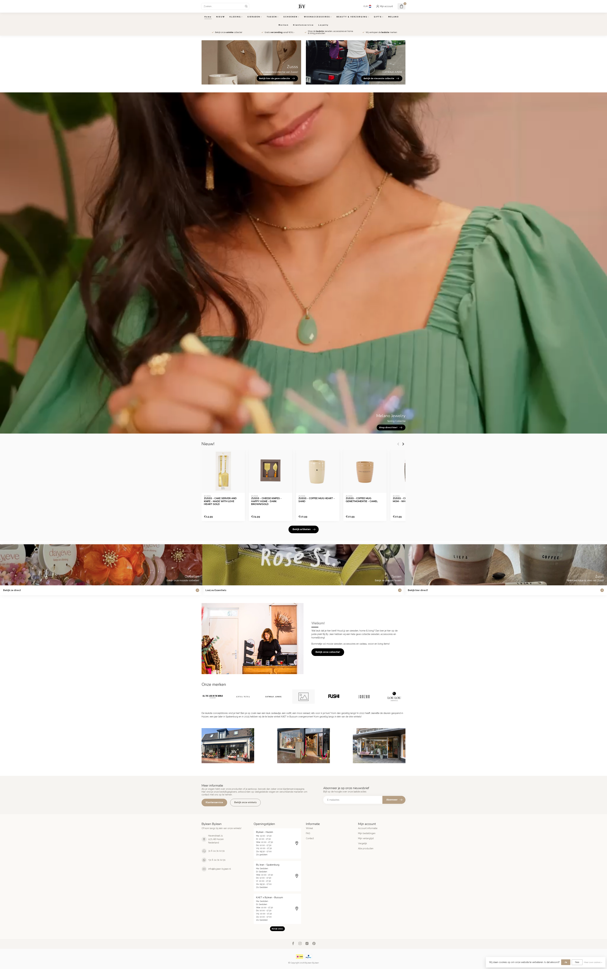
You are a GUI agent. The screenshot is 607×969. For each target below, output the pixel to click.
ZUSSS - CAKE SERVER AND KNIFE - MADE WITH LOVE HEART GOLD (220, 501)
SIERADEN (253, 17)
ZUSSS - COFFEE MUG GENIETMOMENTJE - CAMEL (362, 500)
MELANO (393, 17)
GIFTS (378, 17)
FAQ (308, 833)
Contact (310, 838)
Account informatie (367, 828)
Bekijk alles (277, 929)
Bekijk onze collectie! (328, 652)
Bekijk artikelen (302, 529)
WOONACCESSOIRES (317, 17)
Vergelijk (362, 843)
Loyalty (323, 25)
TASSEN (272, 17)
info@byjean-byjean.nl (219, 869)
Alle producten (365, 848)
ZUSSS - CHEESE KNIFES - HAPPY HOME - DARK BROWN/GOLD (266, 501)
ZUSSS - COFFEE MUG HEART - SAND (316, 500)
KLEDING (235, 17)
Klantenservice (303, 25)
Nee (577, 962)
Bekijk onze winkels (245, 802)
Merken (283, 25)
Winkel (309, 828)
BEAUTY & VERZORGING (352, 17)
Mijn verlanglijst (366, 838)
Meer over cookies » (593, 962)
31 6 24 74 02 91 (216, 851)
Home (208, 17)
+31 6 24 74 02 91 (216, 860)
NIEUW (220, 17)
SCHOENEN (290, 17)
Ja (565, 962)
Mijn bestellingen (366, 833)
